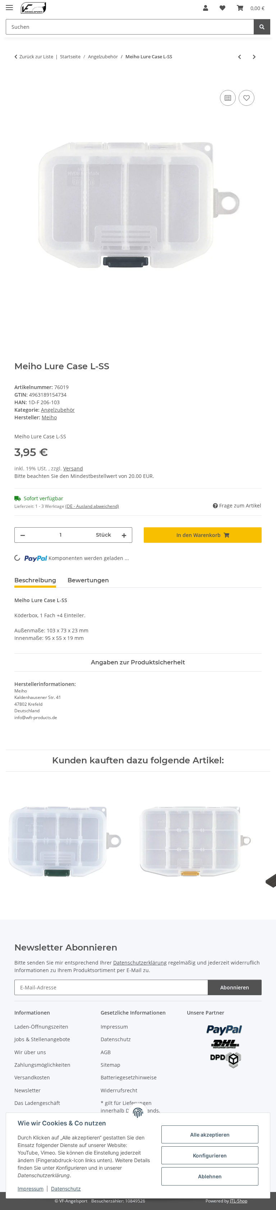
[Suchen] (262, 27)
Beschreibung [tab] (35, 580)
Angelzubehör (58, 409)
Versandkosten (32, 1077)
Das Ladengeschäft (37, 1103)
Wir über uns (30, 1052)
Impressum (30, 1189)
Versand (73, 468)
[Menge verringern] (23, 535)
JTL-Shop (238, 1201)
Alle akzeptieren (210, 1135)
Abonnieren (234, 987)
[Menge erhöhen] (124, 535)
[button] (205, 8)
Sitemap (110, 1064)
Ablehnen (210, 1176)
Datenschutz (66, 1189)
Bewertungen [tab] (88, 580)
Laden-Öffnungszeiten (41, 1026)
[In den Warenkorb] (20, 80)
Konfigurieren (210, 1155)
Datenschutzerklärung (140, 962)
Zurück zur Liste (36, 56)
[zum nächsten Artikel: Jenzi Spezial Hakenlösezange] (254, 56)
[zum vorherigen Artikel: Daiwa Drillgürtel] (239, 56)
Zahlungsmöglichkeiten (42, 1064)
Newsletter (27, 1090)
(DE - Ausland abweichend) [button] (92, 506)
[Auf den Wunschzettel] (246, 98)
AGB (106, 1052)
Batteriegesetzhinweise (129, 1077)
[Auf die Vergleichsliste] (228, 98)
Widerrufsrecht (119, 1090)
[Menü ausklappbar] (9, 4)
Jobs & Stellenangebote (42, 1039)
